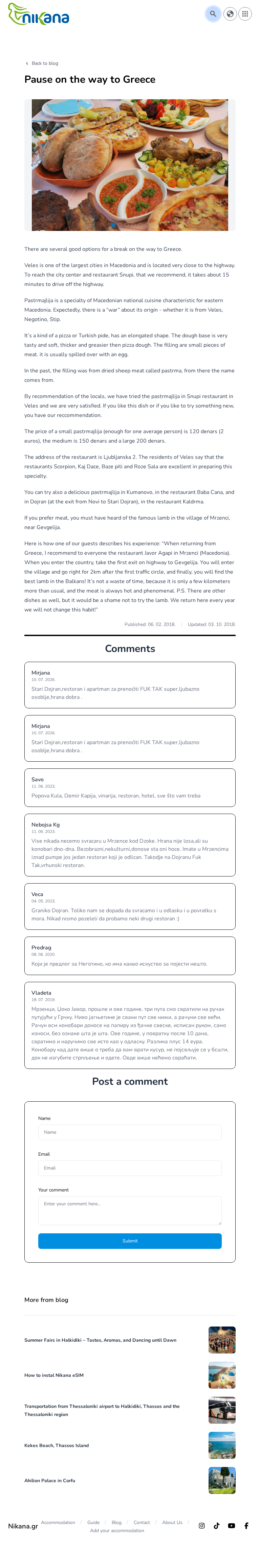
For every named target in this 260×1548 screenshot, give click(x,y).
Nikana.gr (23, 1526)
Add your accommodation (117, 1530)
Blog (117, 1522)
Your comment (53, 1190)
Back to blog (45, 63)
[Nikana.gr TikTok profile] (216, 1525)
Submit (130, 1241)
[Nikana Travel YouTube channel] (231, 1525)
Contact (142, 1522)
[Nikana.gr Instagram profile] (201, 1525)
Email (44, 1154)
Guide (93, 1522)
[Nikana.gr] (38, 14)
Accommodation (58, 1522)
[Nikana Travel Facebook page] (246, 1525)
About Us (172, 1522)
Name (44, 1118)
